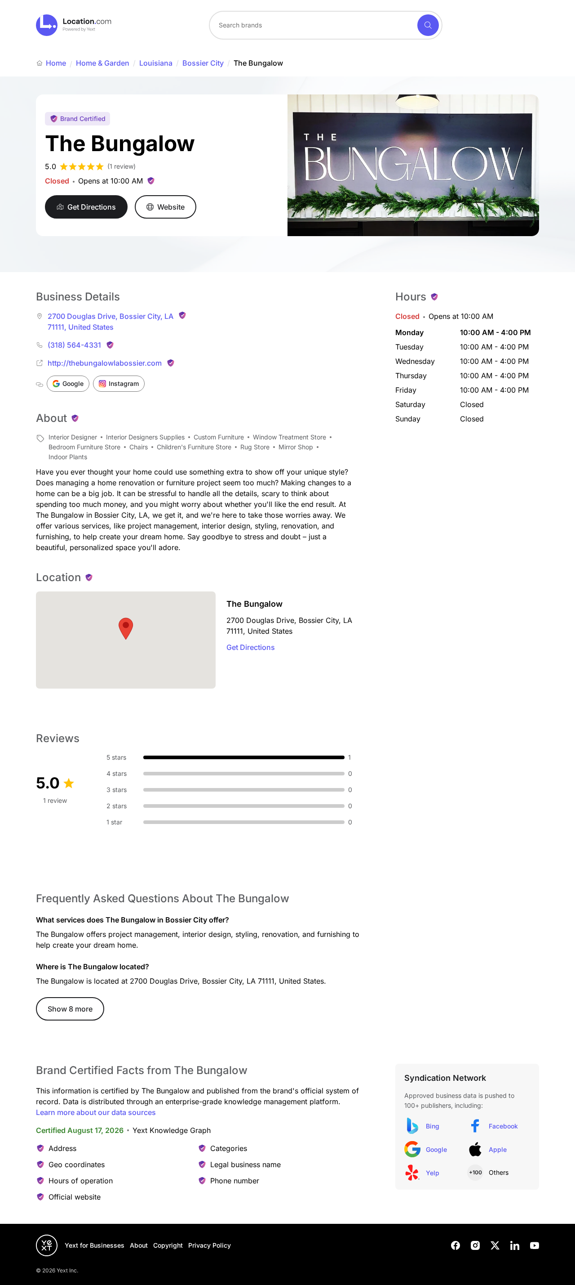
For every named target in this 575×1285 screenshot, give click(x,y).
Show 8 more (70, 1008)
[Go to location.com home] (74, 25)
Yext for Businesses (94, 1245)
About (139, 1245)
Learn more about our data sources (96, 1112)
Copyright (168, 1245)
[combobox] (325, 25)
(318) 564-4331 (74, 344)
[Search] (428, 25)
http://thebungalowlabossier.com (105, 362)
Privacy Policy (209, 1245)
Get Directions (250, 647)
